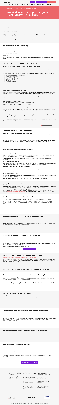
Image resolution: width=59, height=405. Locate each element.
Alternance (32, 4)
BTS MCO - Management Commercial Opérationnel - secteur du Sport (29, 387)
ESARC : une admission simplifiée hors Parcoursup (19, 258)
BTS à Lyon (11, 377)
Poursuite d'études (41, 4)
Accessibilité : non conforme (44, 403)
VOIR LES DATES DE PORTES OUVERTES (29, 362)
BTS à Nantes (11, 381)
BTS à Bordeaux (12, 374)
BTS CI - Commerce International (29, 377)
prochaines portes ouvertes (46, 125)
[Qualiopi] (47, 398)
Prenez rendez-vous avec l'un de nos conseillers (16, 191)
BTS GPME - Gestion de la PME (42, 380)
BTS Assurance (25, 372)
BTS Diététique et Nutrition (28, 382)
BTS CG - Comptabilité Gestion (42, 378)
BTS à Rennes (18, 373)
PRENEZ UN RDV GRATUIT (29, 248)
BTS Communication (27, 378)
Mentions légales (36, 403)
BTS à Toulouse (18, 378)
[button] (48, 403)
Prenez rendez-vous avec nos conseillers (10, 287)
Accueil (8, 8)
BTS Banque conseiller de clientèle (29, 373)
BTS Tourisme (39, 377)
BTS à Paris (18, 372)
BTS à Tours (18, 380)
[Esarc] (6, 2)
